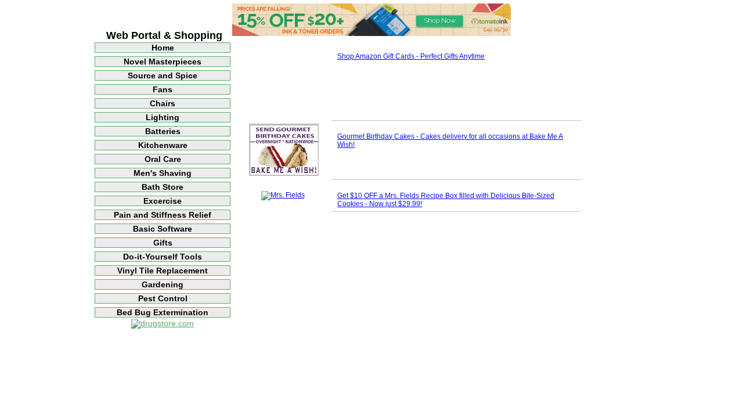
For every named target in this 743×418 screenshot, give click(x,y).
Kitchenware (162, 145)
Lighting (162, 117)
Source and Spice (162, 75)
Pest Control (162, 298)
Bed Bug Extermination (162, 312)
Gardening (162, 284)
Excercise (162, 201)
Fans (162, 89)
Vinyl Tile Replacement (162, 270)
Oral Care (163, 159)
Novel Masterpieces (162, 61)
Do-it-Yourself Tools (162, 256)
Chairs (162, 103)
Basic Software (162, 228)
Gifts (162, 242)
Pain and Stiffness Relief (162, 214)
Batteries (163, 131)
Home (163, 47)
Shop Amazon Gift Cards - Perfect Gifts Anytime (411, 56)
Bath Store (162, 187)
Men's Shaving (163, 173)
